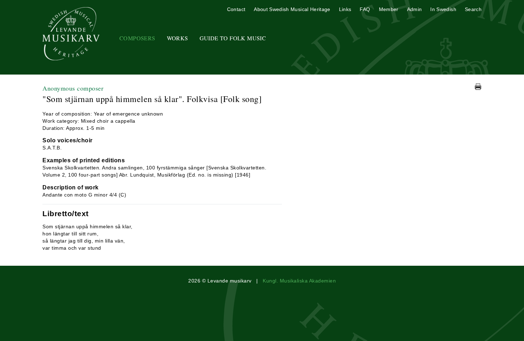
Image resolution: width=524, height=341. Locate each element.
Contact (236, 9)
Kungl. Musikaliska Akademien (299, 281)
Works (177, 38)
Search (473, 9)
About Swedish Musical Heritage (292, 9)
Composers (137, 38)
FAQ (365, 9)
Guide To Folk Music (233, 38)
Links (345, 9)
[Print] (478, 86)
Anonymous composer (72, 88)
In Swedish (443, 9)
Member (389, 9)
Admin (414, 9)
